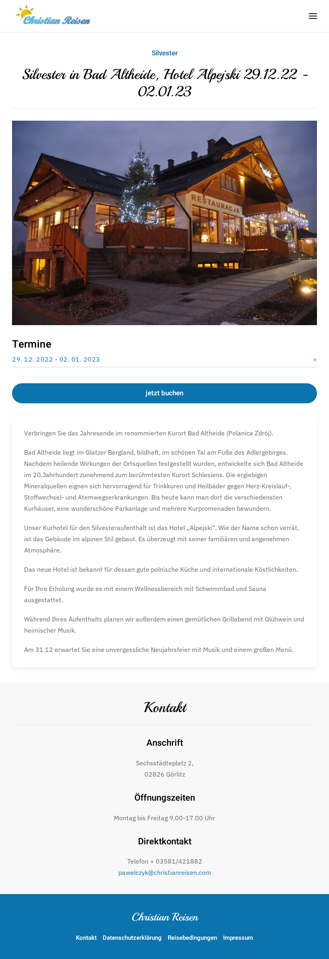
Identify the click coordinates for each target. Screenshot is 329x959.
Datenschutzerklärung (132, 937)
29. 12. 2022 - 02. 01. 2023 (56, 359)
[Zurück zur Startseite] (54, 16)
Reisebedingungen (192, 937)
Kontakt (165, 707)
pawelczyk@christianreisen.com (164, 872)
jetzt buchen (164, 393)
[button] (313, 16)
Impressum (238, 937)
